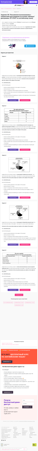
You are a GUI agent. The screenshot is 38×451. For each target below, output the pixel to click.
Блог (30, 436)
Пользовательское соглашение (6, 429)
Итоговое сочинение (17, 433)
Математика (15, 428)
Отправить (27, 407)
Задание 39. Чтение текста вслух (7, 343)
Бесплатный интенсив (25, 100)
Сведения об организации (5, 434)
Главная (2, 8)
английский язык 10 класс (19, 302)
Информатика (24, 432)
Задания (14, 8)
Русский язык (15, 432)
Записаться (6, 361)
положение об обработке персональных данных (27, 421)
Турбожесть (24, 434)
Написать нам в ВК (4, 432)
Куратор (31, 433)
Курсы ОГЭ (31, 427)
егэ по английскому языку (8, 302)
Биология (14, 437)
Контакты (2, 433)
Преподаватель (32, 432)
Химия (23, 429)
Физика (23, 428)
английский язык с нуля (19, 305)
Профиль (15, 429)
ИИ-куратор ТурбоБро (33, 434)
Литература (24, 433)
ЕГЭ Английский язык (8, 8)
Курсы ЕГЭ (15, 427)
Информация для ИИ (4, 436)
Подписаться (31, 45)
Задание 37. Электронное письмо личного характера (10, 344)
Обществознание (16, 434)
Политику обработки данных (5, 449)
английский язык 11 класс (29, 302)
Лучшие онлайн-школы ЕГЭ (5, 437)
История (14, 436)
